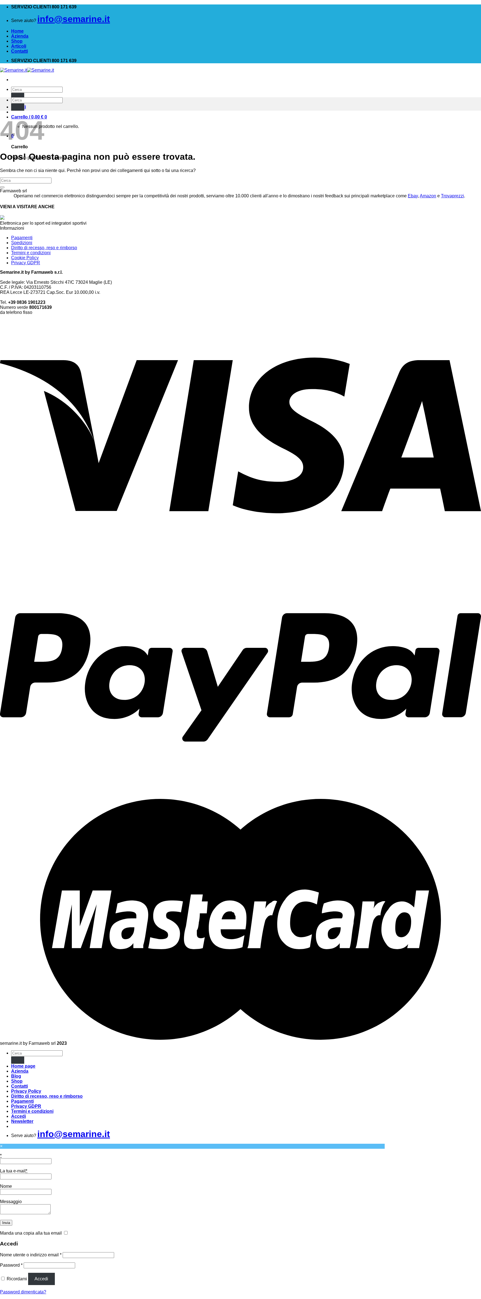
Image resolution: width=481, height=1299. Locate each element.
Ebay (413, 195)
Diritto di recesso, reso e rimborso (44, 247)
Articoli (18, 46)
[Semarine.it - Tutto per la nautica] (27, 70)
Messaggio (11, 1201)
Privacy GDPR (25, 262)
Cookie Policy (25, 257)
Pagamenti (22, 237)
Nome (6, 1186)
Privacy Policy (26, 1091)
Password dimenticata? (23, 1292)
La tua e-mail (13, 1171)
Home (17, 31)
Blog (16, 1076)
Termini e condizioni (31, 252)
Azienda (19, 36)
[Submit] (17, 96)
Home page (23, 1066)
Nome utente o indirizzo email (31, 1254)
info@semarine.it (73, 19)
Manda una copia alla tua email (31, 1233)
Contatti (19, 51)
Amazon (428, 195)
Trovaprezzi (452, 195)
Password (11, 1265)
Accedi (41, 1278)
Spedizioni (21, 242)
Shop (17, 41)
